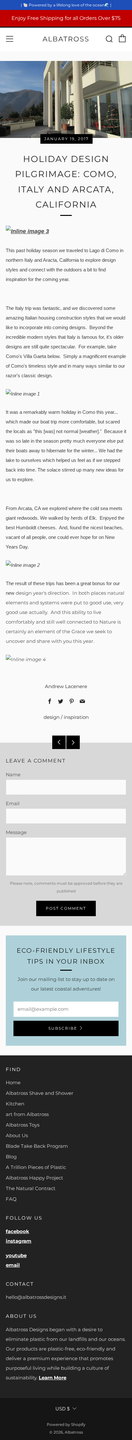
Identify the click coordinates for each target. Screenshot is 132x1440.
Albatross (66, 39)
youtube (16, 1255)
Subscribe (62, 1028)
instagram (18, 1241)
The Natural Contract (30, 1188)
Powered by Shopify (66, 1424)
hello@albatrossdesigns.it (36, 1297)
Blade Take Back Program (37, 1146)
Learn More (52, 1378)
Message (16, 832)
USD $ (62, 1408)
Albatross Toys (22, 1125)
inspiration (76, 717)
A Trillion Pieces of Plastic (36, 1167)
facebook (17, 1231)
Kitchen (15, 1104)
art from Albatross (27, 1114)
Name (13, 774)
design (52, 717)
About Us (17, 1135)
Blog (11, 1157)
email (13, 1265)
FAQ (11, 1199)
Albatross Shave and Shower (39, 1093)
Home (13, 1082)
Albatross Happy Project (34, 1178)
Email (13, 803)
